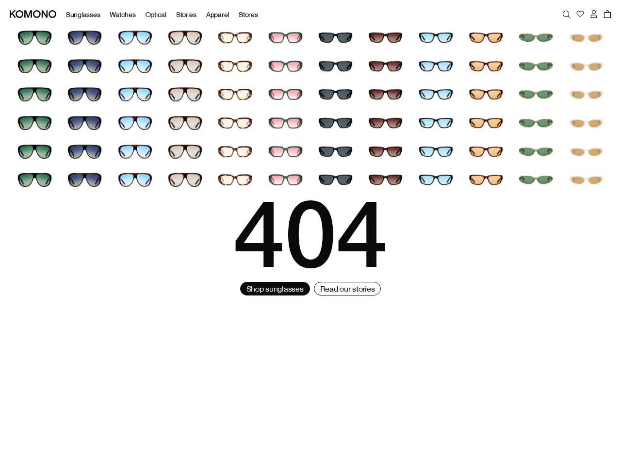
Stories (186, 14)
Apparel (217, 14)
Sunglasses (83, 14)
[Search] (567, 14)
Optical (156, 14)
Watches (122, 14)
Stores (248, 14)
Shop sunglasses (275, 288)
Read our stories (347, 288)
